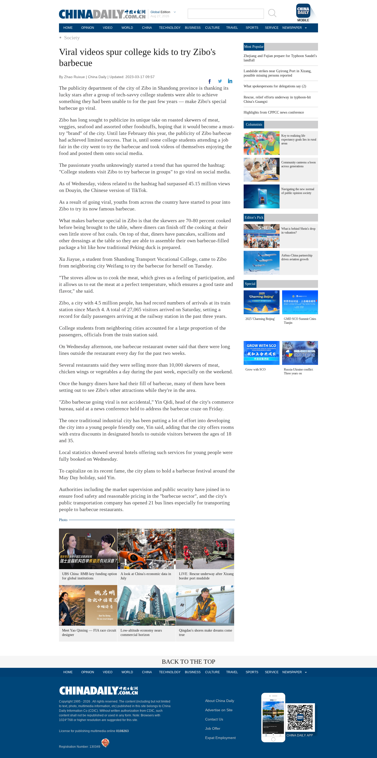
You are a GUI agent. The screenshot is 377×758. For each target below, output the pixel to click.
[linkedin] (220, 83)
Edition (160, 12)
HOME (68, 28)
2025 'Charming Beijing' (260, 319)
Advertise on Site (219, 710)
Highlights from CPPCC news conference (274, 112)
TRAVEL (232, 28)
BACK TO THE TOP (188, 661)
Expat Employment (220, 738)
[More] (209, 83)
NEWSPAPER (291, 28)
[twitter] (230, 82)
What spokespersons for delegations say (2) (275, 86)
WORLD (127, 28)
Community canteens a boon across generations (298, 164)
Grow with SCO (255, 369)
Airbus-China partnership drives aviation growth (296, 257)
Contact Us (214, 719)
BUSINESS (193, 28)
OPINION (87, 28)
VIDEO (107, 28)
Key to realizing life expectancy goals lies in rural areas (298, 139)
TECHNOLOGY (170, 28)
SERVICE (272, 28)
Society (72, 37)
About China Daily (219, 701)
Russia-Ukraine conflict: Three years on (298, 371)
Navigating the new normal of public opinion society (297, 191)
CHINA (147, 28)
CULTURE (212, 28)
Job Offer (212, 728)
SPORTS (252, 28)
